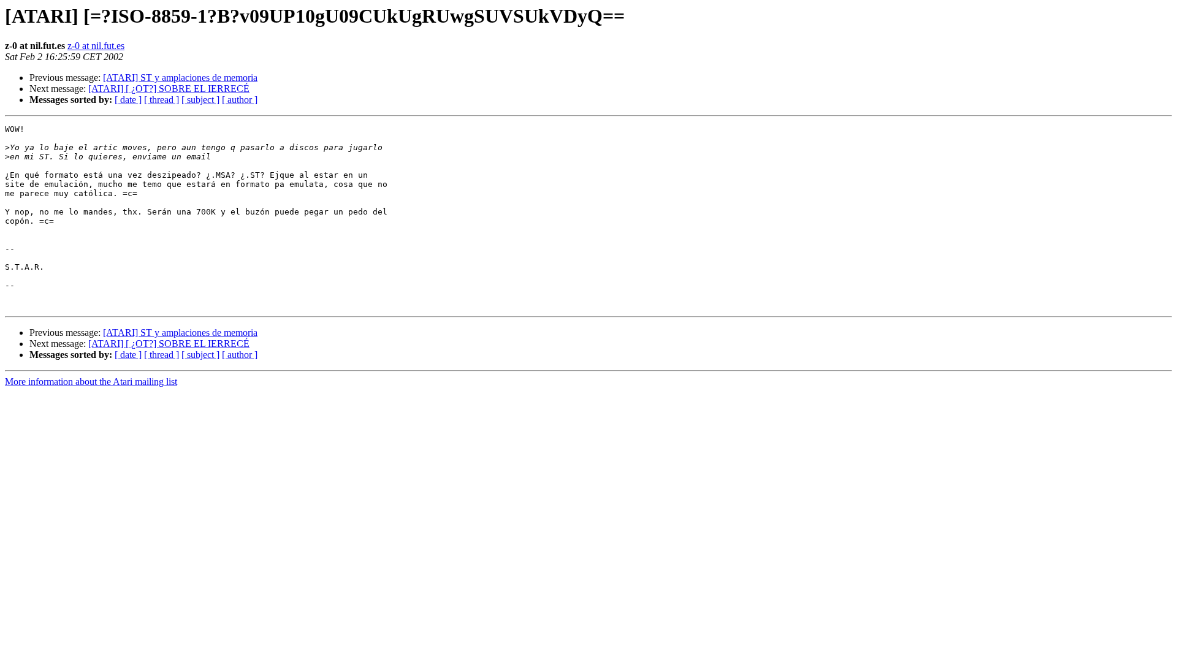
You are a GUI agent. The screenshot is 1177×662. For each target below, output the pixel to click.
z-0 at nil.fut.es (95, 45)
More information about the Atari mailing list (91, 381)
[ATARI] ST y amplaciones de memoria (180, 77)
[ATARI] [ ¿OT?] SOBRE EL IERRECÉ (168, 88)
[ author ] (239, 99)
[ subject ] (200, 99)
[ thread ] (161, 99)
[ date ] (128, 99)
